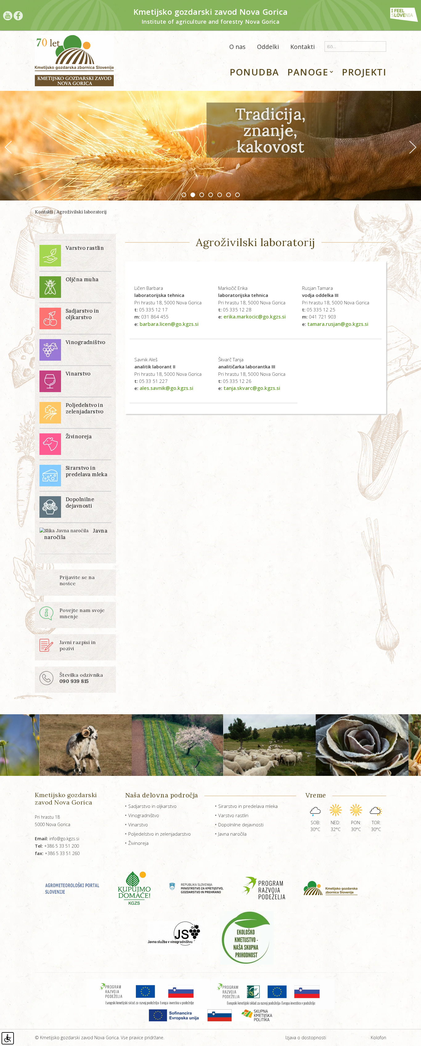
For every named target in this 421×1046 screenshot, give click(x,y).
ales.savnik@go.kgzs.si (166, 388)
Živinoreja (138, 843)
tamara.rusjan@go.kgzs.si (337, 324)
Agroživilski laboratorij (81, 211)
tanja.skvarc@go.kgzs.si (251, 388)
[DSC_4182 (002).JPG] (315, 745)
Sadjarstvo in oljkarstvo (152, 806)
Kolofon (378, 1037)
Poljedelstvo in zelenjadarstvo (159, 834)
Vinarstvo (138, 824)
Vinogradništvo (143, 815)
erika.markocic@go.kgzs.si (254, 316)
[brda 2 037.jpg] (130, 745)
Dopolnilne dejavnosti (241, 824)
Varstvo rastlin (233, 815)
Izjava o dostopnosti (305, 1037)
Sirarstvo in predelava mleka (248, 806)
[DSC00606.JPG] (222, 745)
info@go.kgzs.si (57, 838)
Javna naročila (232, 834)
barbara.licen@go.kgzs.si (169, 324)
